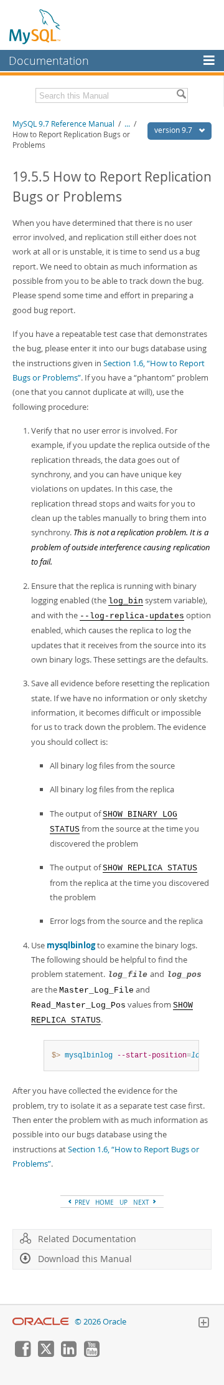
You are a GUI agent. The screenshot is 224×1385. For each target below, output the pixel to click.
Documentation (49, 60)
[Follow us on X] (45, 1353)
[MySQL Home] (35, 26)
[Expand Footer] (203, 1323)
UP (123, 1202)
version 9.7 (174, 130)
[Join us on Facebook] (22, 1353)
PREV (81, 1202)
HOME (104, 1202)
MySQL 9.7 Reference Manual (63, 124)
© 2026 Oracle (100, 1321)
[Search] (181, 95)
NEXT (142, 1202)
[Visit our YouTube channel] (91, 1353)
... (127, 124)
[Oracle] (40, 1321)
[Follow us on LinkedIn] (68, 1353)
